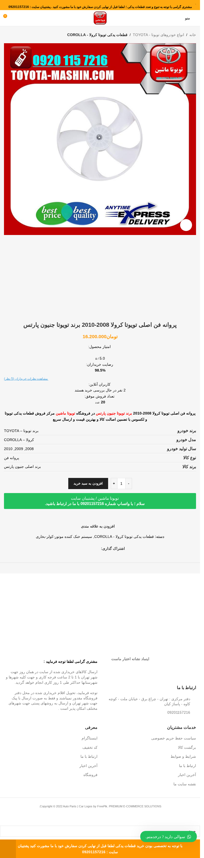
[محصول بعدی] (7, 35)
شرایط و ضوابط (183, 756)
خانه (192, 35)
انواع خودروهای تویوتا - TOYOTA (158, 35)
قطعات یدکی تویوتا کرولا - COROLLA (97, 35)
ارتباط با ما (187, 766)
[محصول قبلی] (20, 35)
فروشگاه (90, 775)
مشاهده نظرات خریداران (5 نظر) (26, 379)
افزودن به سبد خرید (88, 483)
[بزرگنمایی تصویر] (186, 225)
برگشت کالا (187, 747)
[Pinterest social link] (91, 548)
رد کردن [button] (8, 849)
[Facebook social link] (98, 548)
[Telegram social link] (78, 548)
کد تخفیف (89, 747)
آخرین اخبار (187, 775)
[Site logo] (100, 18)
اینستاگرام (89, 738)
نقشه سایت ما (184, 784)
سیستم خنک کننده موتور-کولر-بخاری (64, 536)
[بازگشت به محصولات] (13, 35)
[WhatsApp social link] (85, 548)
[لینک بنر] (148, 604)
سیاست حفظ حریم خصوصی (173, 738)
